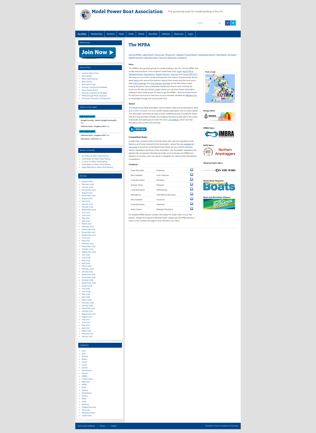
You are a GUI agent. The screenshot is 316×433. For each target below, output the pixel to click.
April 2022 (86, 221)
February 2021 (88, 243)
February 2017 (88, 334)
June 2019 (86, 257)
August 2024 (87, 193)
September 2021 (89, 235)
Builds (84, 359)
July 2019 (86, 255)
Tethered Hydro (88, 413)
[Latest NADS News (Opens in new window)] (220, 156)
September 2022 (89, 210)
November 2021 (88, 232)
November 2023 (89, 195)
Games (85, 373)
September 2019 (89, 252)
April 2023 (86, 201)
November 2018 (88, 277)
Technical (86, 410)
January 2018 (87, 305)
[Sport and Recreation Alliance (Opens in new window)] (219, 209)
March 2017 (86, 331)
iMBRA (84, 376)
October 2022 (87, 207)
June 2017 (86, 322)
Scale (84, 401)
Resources (178, 34)
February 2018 (88, 303)
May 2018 (86, 294)
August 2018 (87, 286)
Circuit (84, 362)
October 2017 (87, 311)
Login (190, 34)
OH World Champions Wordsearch (96, 98)
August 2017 (87, 317)
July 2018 (86, 289)
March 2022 (87, 224)
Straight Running (89, 407)
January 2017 (87, 336)
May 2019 (86, 260)
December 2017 (88, 308)
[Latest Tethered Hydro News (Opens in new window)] (220, 173)
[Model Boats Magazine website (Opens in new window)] (219, 190)
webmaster (86, 159)
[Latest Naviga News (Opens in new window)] (220, 121)
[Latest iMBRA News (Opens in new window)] (220, 138)
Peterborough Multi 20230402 (94, 96)
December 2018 (88, 274)
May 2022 (86, 218)
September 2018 (89, 283)
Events (141, 34)
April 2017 (86, 328)
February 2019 (88, 269)
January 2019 (87, 272)
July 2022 (86, 212)
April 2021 (86, 241)
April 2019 (86, 263)
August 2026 (87, 181)
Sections (110, 34)
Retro (84, 399)
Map (82, 123)
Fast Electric (87, 370)
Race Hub (153, 34)
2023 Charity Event (90, 90)
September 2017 (89, 314)
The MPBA (82, 34)
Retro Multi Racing (89, 79)
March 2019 (86, 266)
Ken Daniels (87, 76)
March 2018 (86, 300)
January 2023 (87, 204)
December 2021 (88, 229)
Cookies (113, 426)
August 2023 (87, 198)
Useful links (87, 415)
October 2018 (87, 280)
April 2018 (86, 297)
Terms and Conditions (86, 426)
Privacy (103, 426)
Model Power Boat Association (127, 11)
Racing (85, 396)
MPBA (84, 384)
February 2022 (88, 226)
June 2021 (86, 238)
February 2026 (88, 184)
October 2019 (87, 249)
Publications (87, 393)
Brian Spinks (87, 81)
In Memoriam (87, 379)
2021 (84, 351)
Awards (85, 356)
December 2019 (88, 246)
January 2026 (87, 187)
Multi (84, 387)
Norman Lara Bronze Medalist (94, 87)
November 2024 (89, 190)
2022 (84, 354)
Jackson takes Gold (90, 73)
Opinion (85, 390)
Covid (84, 365)
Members (86, 382)
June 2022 (86, 215)
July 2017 (85, 319)
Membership (96, 34)
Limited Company (140, 111)
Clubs (131, 34)
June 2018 (86, 291)
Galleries (166, 34)
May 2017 (86, 325)
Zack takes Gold (88, 84)
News (121, 34)
